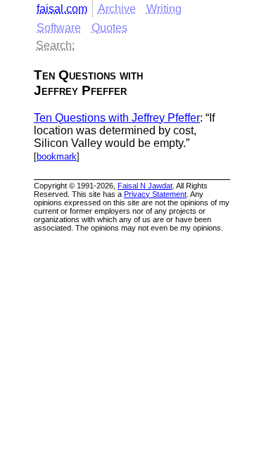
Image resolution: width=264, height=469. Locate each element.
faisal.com (62, 9)
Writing (164, 9)
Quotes (109, 28)
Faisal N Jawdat (145, 185)
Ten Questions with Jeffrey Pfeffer (117, 118)
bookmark (57, 156)
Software (59, 28)
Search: (55, 45)
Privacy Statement (155, 194)
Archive (117, 9)
